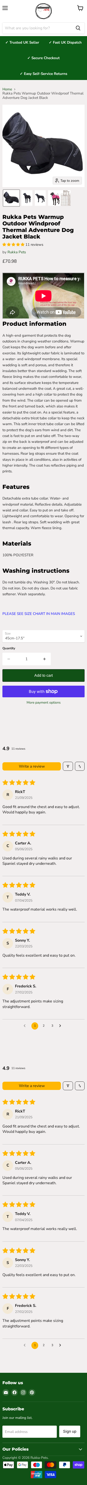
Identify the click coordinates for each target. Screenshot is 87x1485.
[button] (11, 198)
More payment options (44, 703)
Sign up (69, 1431)
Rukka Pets (16, 252)
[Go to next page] (61, 1026)
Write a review (32, 766)
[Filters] (68, 766)
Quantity (8, 648)
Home (7, 89)
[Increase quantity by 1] (44, 659)
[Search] (78, 28)
